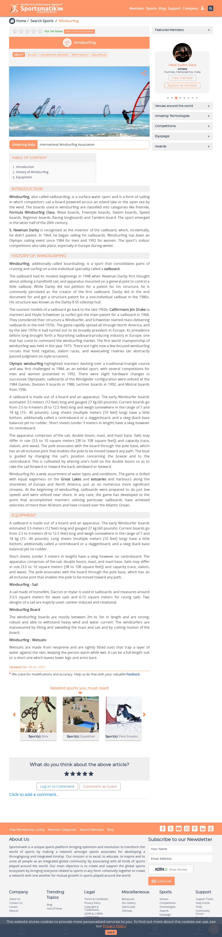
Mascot (13, 911)
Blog (110, 829)
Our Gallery (129, 903)
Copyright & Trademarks (91, 908)
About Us (14, 899)
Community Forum (203, 912)
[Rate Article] (91, 774)
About (19, 54)
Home (21, 20)
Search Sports (42, 20)
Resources (128, 899)
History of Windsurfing (32, 172)
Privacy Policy (114, 926)
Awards (164, 911)
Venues (164, 899)
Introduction (25, 167)
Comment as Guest (100, 786)
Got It (111, 932)
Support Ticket (204, 899)
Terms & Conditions (96, 899)
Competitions (168, 903)
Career (13, 907)
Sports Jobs (128, 907)
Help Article (203, 903)
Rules (32, 54)
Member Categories (62, 829)
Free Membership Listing (27, 829)
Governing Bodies (54, 54)
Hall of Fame (54, 908)
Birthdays (80, 54)
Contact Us (16, 903)
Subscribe (163, 881)
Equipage (99, 54)
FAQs (199, 907)
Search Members (92, 829)
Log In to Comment (57, 786)
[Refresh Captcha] (166, 869)
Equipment (24, 177)
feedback (133, 674)
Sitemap (127, 911)
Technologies (168, 907)
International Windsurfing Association (67, 144)
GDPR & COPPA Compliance (93, 915)
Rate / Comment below (79, 31)
